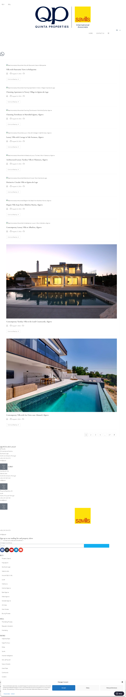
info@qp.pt (3, 534)
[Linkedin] (16, 550)
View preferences (111, 688)
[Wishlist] (108, 33)
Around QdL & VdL (7, 575)
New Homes (5, 609)
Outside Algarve (6, 601)
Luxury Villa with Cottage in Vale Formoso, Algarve (25, 137)
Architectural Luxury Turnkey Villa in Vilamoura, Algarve (27, 160)
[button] (122, 682)
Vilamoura (5, 584)
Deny (87, 688)
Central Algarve (6, 588)
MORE (91, 33)
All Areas (4, 605)
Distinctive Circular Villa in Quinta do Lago (22, 182)
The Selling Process (7, 622)
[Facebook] (2, 550)
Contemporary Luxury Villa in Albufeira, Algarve (24, 227)
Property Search (6, 558)
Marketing (5, 630)
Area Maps (5, 668)
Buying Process (6, 613)
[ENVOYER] (96, 546)
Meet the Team (6, 638)
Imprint (12, 693)
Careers (4, 677)
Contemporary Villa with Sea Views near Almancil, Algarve (27, 415)
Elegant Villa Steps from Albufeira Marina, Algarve (24, 205)
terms (20, 540)
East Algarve (5, 592)
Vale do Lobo (5, 571)
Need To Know (6, 643)
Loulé (3, 579)
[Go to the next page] (114, 435)
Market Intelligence (7, 655)
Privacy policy (7, 693)
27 (110, 435)
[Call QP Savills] (2, 48)
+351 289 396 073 (5, 530)
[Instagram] (7, 550)
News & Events (6, 664)
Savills (3, 651)
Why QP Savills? (6, 660)
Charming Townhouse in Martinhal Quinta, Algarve (25, 114)
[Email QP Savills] (2, 43)
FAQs (3, 647)
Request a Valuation (7, 626)
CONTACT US (100, 33)
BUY (3, 4)
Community (5, 672)
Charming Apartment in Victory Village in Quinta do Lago (27, 92)
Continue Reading (14, 79)
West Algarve (5, 596)
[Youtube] (11, 550)
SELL (9, 4)
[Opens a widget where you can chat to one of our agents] (119, 693)
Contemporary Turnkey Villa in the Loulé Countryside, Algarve (29, 322)
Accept (64, 688)
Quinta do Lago (6, 567)
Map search (5, 562)
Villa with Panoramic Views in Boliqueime (21, 69)
